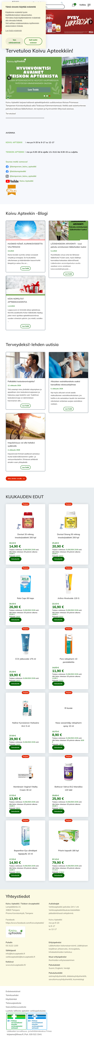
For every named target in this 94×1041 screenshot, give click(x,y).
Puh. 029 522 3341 (33, 1034)
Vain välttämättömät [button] (14, 41)
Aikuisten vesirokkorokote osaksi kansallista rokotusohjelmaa (65, 383)
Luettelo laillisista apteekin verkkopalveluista (26, 1011)
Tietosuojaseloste (13, 1003)
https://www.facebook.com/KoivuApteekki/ (25, 923)
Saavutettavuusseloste (16, 1007)
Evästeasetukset (13, 991)
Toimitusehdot (12, 995)
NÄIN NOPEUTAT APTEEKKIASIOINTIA (17, 300)
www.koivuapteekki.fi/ (16, 965)
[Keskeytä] (8, 97)
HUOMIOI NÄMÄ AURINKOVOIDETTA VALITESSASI (25, 245)
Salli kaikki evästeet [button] (33, 41)
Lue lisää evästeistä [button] (14, 31)
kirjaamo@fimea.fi (15, 1034)
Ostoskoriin (15, 559)
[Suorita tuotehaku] (62, 3)
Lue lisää (25, 268)
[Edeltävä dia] (9, 78)
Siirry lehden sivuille (15, 478)
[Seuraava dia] (90, 22)
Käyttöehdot (11, 999)
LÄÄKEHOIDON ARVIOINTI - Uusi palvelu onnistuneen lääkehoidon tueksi (68, 245)
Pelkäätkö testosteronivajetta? (21, 381)
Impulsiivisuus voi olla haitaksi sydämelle (21, 444)
